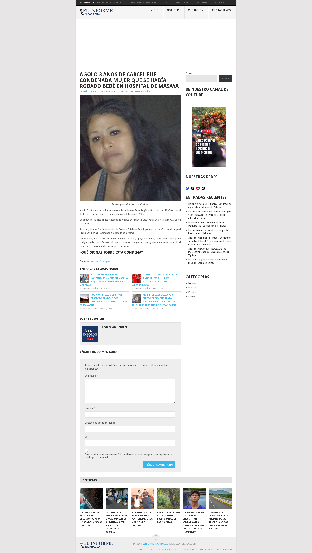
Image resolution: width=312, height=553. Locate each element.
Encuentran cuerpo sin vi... (212, 3)
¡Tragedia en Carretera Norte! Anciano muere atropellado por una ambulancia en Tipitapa (209, 252)
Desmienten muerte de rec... (177, 3)
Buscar (189, 73)
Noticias (173, 10)
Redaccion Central (88, 91)
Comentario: (91, 375)
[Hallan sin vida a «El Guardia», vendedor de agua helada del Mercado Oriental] (91, 498)
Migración (195, 10)
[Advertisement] (156, 43)
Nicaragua (105, 261)
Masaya (94, 261)
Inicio (153, 10)
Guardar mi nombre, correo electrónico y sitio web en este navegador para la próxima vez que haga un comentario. (129, 456)
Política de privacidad (164, 549)
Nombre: (90, 408)
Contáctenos (221, 10)
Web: (87, 437)
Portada (192, 292)
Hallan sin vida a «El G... (110, 3)
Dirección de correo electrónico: (101, 422)
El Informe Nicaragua (154, 543)
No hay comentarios (140, 91)
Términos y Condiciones (197, 549)
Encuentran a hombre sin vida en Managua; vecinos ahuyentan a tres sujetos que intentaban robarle (210, 214)
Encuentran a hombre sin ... (142, 3)
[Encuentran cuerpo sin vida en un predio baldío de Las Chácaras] (168, 498)
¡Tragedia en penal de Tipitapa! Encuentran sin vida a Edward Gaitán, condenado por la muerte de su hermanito (210, 241)
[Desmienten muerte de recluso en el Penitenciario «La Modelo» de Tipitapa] (142, 498)
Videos (191, 296)
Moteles (192, 283)
